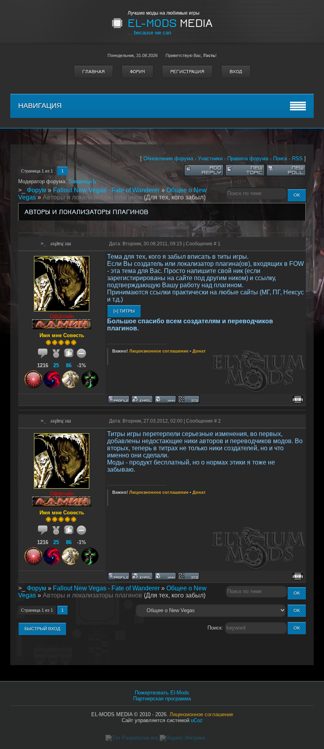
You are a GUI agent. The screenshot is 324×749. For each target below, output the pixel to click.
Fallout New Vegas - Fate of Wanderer (106, 190)
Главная (93, 71)
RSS (297, 158)
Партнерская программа (162, 699)
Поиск (280, 158)
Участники (210, 158)
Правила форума (247, 158)
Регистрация (187, 71)
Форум (137, 71)
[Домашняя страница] (165, 399)
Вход (236, 71)
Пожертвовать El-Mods (162, 693)
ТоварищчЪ (82, 181)
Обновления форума (168, 158)
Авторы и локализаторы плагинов (92, 197)
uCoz (197, 720)
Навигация (40, 106)
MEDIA (170, 23)
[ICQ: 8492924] (189, 399)
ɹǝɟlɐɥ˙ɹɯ (60, 244)
